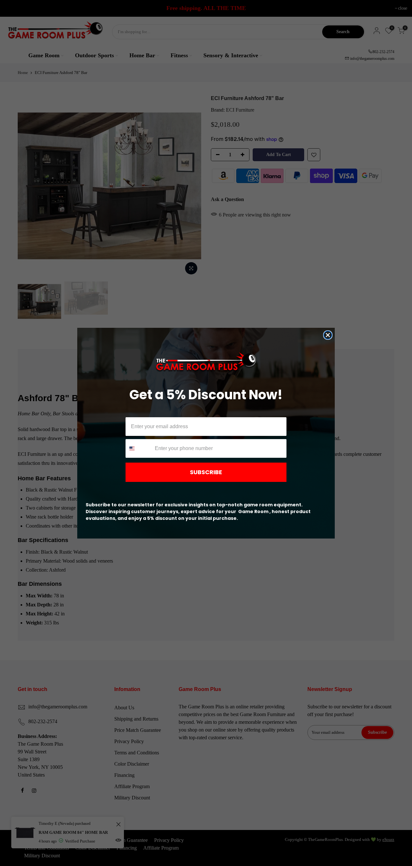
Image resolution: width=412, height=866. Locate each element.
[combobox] (139, 448)
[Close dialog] (328, 335)
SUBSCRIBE (206, 472)
